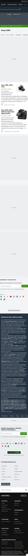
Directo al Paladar (6, 521)
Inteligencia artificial (6, 477)
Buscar (26, 490)
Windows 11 (17, 479)
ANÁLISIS (3, 4)
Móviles (16, 468)
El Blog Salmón (17, 530)
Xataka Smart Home (6, 509)
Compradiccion (5, 534)
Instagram (14, 296)
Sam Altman (18, 35)
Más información (22, 554)
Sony (10, 411)
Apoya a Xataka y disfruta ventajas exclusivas (14, 455)
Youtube (11, 296)
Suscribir (24, 286)
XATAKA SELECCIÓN (12, 4)
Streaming (11, 416)
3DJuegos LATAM (18, 542)
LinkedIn (1, 299)
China (12, 35)
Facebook (7, 296)
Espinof (16, 514)
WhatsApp (1, 296)
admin (6, 105)
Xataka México (5, 542)
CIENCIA (20, 4)
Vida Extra (16, 505)
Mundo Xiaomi (5, 511)
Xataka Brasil (4, 544)
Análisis (17, 416)
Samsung (16, 474)
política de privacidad (19, 289)
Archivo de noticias (15, 310)
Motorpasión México (19, 548)
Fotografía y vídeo (6, 89)
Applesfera (4, 507)
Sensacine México (18, 544)
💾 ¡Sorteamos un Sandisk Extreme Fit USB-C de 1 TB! (13, 25)
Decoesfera (4, 532)
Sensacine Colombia (19, 546)
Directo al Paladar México (7, 548)
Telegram (17, 296)
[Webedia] (24, 1)
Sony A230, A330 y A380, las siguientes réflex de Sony (7, 111)
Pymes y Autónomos (19, 532)
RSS (20, 296)
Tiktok (4, 299)
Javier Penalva (8, 131)
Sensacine (16, 512)
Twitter (4, 296)
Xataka (3, 503)
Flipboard (23, 296)
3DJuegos (16, 503)
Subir (22, 495)
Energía (3, 471)
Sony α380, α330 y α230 (7, 86)
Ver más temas (5, 484)
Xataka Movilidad (18, 471)
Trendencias (4, 530)
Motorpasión (17, 521)
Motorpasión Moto (18, 523)
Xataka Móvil (4, 505)
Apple (22, 416)
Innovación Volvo (16, 14)
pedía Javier (19, 328)
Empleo (3, 479)
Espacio (3, 468)
